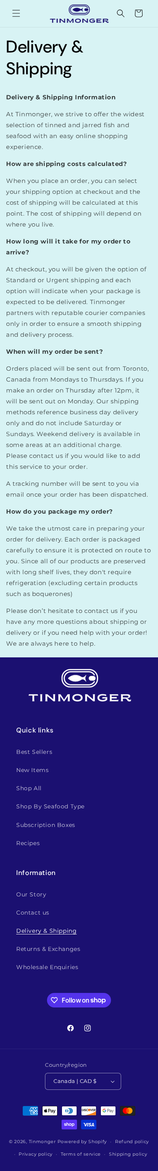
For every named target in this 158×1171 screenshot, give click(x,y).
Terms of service (81, 1154)
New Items (32, 770)
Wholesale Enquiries (47, 967)
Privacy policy (36, 1154)
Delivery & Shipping (46, 930)
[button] (16, 13)
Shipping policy (128, 1154)
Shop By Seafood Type (50, 806)
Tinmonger (42, 1141)
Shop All (29, 788)
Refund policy (132, 1141)
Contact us (32, 912)
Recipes (28, 843)
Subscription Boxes (45, 825)
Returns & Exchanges (48, 949)
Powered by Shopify (82, 1141)
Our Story (31, 894)
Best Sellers (34, 751)
